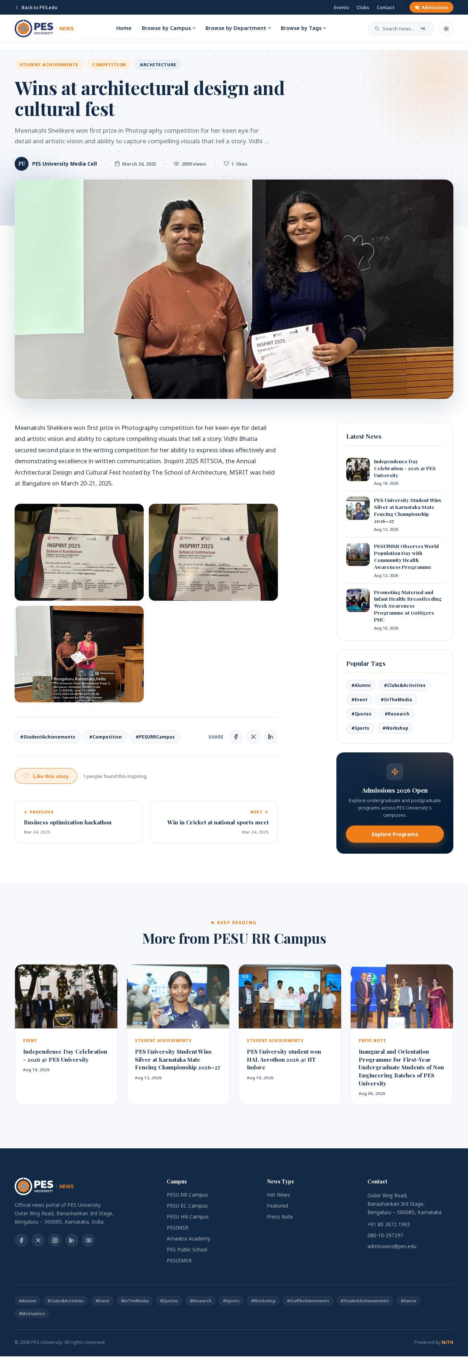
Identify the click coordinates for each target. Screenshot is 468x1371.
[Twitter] (38, 1240)
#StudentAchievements (47, 737)
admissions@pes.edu (391, 1246)
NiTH (447, 1342)
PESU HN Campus (188, 1216)
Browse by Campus (166, 27)
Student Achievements (49, 64)
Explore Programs (395, 834)
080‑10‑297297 (385, 1235)
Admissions (435, 7)
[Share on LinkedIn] (271, 737)
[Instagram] (54, 1240)
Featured (277, 1205)
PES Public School (187, 1249)
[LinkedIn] (71, 1240)
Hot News (278, 1194)
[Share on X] (253, 737)
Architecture (158, 64)
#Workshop (395, 728)
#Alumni (361, 685)
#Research (397, 714)
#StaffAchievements (308, 1300)
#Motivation (32, 1313)
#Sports (360, 728)
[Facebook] (21, 1240)
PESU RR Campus (187, 1194)
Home (124, 27)
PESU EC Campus (187, 1205)
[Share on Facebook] (236, 737)
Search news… (404, 28)
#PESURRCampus (155, 737)
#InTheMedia (396, 699)
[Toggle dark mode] (446, 28)
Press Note (280, 1216)
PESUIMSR (179, 1260)
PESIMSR (177, 1227)
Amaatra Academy (188, 1238)
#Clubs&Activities (405, 685)
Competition (109, 64)
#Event (359, 699)
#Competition (105, 737)
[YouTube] (88, 1240)
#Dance (408, 1300)
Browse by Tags (301, 27)
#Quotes (361, 714)
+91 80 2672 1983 (388, 1224)
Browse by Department (235, 27)
